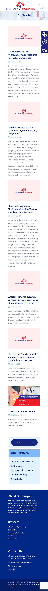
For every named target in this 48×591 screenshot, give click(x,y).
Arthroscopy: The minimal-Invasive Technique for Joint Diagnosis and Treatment (23, 300)
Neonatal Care (17, 479)
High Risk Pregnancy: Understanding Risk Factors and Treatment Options (22, 209)
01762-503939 (16, 566)
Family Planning (19, 475)
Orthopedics (17, 466)
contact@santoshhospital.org (21, 562)
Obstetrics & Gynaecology (23, 462)
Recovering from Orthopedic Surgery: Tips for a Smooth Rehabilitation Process (23, 357)
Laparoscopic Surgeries (22, 470)
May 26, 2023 (16, 62)
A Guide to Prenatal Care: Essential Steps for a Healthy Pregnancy (23, 130)
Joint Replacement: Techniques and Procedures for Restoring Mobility (22, 55)
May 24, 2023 (16, 364)
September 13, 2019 (18, 415)
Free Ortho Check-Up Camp (22, 411)
